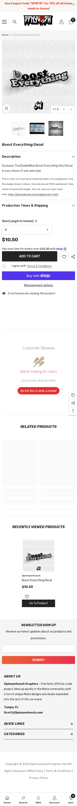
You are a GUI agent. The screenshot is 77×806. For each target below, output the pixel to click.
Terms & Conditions (39, 266)
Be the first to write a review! (38, 391)
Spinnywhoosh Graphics (46, 764)
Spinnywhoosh (31, 575)
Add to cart (29, 256)
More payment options (38, 285)
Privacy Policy (38, 778)
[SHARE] (72, 256)
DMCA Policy (35, 771)
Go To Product (38, 603)
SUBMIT (38, 660)
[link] (19, 495)
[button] (63, 109)
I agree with (18, 266)
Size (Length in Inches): (19, 221)
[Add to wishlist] (64, 256)
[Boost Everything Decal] (38, 556)
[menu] (4, 21)
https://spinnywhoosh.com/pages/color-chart (33, 194)
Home (5, 34)
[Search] (14, 22)
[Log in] (61, 22)
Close (73, 4)
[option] (38, 76)
